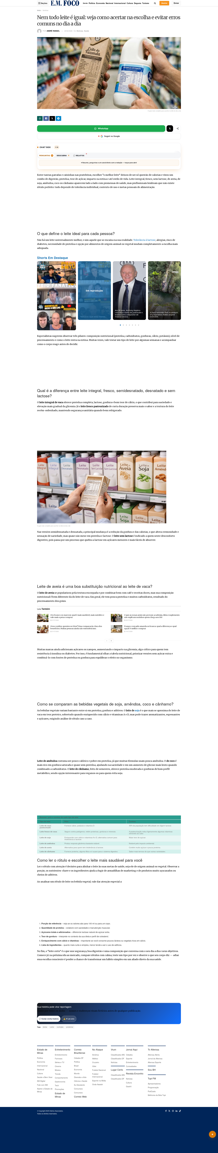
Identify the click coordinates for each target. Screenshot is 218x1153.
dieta (45, 1027)
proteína (69, 1027)
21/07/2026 (55, 631)
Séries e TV (59, 1062)
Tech (57, 1085)
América (95, 1054)
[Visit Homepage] (64, 3)
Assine (164, 3)
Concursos (78, 1088)
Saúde (86, 31)
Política (92, 3)
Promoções (59, 1089)
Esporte (129, 1058)
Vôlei (94, 1066)
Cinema (58, 1066)
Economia (100, 3)
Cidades (129, 1054)
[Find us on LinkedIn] (176, 1110)
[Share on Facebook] (46, 118)
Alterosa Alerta (154, 1054)
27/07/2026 (55, 620)
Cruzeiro (95, 1062)
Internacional (120, 3)
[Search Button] (155, 3)
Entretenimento (61, 1054)
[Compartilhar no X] (170, 128)
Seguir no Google (112, 136)
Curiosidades (131, 1066)
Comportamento (61, 1077)
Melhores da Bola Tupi (157, 1095)
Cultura (130, 3)
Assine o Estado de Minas (44, 1090)
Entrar (176, 3)
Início (39, 10)
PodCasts (152, 1091)
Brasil (76, 1065)
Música (58, 1070)
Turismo (145, 3)
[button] (120, 325)
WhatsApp (103, 128)
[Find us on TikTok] (180, 1110)
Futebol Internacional (97, 1075)
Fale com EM (42, 1085)
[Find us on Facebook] (166, 1110)
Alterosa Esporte (154, 1062)
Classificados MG (118, 1054)
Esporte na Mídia (99, 1080)
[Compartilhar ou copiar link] (177, 128)
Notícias (45, 10)
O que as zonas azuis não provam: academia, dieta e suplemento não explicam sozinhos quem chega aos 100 (152, 616)
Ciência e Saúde (80, 1081)
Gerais (85, 3)
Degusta (137, 3)
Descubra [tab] (63, 156)
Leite (52, 1027)
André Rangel (53, 31)
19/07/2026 (128, 631)
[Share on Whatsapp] (40, 118)
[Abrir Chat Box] (212, 1134)
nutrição (60, 1027)
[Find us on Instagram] (173, 1110)
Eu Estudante (79, 1085)
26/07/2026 (128, 620)
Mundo (77, 1073)
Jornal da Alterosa (155, 1058)
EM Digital (41, 1081)
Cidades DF (79, 1058)
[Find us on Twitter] (169, 1110)
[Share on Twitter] (52, 118)
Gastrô (128, 1086)
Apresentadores (154, 1083)
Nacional (109, 3)
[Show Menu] (39, 3)
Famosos (58, 1058)
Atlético (95, 1058)
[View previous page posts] (107, 640)
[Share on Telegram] (58, 118)
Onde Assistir (97, 1084)
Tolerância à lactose (144, 240)
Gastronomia (60, 1081)
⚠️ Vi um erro (68, 1019)
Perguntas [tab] (46, 156)
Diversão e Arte (80, 1077)
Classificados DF (117, 1058)
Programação (153, 1087)
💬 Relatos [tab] (78, 156)
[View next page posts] (111, 640)
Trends (57, 1074)
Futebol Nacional (99, 1070)
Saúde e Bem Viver (44, 1077)
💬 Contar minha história (49, 1019)
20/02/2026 (68, 31)
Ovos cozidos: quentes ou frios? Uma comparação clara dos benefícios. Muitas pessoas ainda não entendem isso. (76, 627)
